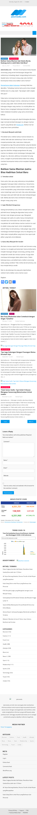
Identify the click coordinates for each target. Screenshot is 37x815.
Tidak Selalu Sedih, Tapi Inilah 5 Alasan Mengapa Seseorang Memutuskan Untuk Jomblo (16, 392)
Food (4, 640)
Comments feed (7, 766)
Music (11, 314)
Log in (4, 758)
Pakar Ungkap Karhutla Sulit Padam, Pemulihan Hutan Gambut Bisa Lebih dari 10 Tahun (18, 570)
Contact (27, 2)
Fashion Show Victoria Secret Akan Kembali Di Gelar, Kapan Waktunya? (7, 422)
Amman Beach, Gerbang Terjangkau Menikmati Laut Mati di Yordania (19, 613)
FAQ (27, 810)
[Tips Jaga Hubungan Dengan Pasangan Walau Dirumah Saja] (18, 345)
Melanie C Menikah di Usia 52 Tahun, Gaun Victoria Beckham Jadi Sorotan (17, 620)
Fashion (5, 636)
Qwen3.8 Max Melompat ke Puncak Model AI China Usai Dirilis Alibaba (18, 606)
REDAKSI (25, 813)
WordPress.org (7, 770)
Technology (6, 673)
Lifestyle (4, 59)
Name (6, 460)
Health (5, 644)
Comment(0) (26, 66)
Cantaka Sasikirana (20, 321)
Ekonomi (5, 632)
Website (6, 476)
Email (5, 468)
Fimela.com (20, 125)
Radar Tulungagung (6, 727)
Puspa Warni (16, 66)
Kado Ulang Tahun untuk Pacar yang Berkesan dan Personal (17, 584)
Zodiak (5, 681)
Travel (4, 677)
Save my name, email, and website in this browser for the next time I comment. (19, 487)
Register (5, 754)
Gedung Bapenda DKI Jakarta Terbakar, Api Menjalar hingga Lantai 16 (19, 599)
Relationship (14, 59)
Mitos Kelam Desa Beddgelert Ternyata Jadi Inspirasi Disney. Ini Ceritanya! (32, 422)
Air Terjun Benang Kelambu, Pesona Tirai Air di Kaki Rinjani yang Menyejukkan (19, 577)
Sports (5, 669)
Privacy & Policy (13, 810)
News (4, 656)
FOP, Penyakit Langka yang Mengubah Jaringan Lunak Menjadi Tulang (18, 592)
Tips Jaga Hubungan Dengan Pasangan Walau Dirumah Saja (18, 353)
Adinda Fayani (20, 357)
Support (21, 810)
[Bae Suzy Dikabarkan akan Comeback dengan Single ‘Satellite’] (18, 300)
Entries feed (6, 762)
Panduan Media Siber (15, 813)
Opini (4, 660)
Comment (7, 441)
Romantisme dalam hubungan (10, 85)
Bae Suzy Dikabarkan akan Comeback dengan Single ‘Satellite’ (18, 317)
